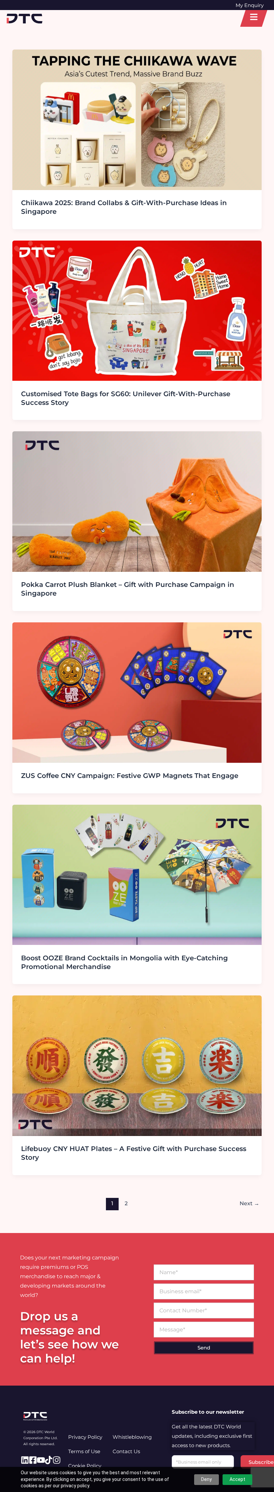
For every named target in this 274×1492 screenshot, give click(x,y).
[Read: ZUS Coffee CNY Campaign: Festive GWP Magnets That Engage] (137, 692)
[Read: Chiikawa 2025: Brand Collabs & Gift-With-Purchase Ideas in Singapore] (137, 119)
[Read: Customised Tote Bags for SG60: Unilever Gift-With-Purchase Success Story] (137, 310)
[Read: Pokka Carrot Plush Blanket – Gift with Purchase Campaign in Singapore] (137, 501)
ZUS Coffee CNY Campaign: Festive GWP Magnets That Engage (129, 776)
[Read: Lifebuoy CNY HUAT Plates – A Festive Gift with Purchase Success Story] (137, 1065)
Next (249, 1203)
